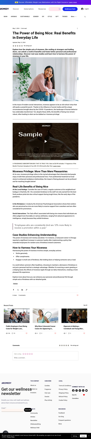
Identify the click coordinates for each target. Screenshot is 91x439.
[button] (18, 9)
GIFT (57, 16)
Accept (83, 436)
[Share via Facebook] (13, 290)
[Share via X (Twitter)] (18, 290)
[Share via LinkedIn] (22, 290)
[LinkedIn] (83, 390)
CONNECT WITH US (78, 387)
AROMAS (14, 16)
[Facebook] (73, 390)
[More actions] (77, 28)
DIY (43, 16)
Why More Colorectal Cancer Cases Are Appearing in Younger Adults (45, 327)
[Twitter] (80, 390)
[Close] (89, 436)
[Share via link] (26, 290)
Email (3, 408)
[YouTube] (86, 390)
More (72, 16)
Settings (75, 436)
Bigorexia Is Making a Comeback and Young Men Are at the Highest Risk (73, 327)
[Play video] (45, 141)
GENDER (35, 16)
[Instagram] (76, 390)
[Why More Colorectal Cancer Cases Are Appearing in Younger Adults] (45, 316)
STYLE (50, 16)
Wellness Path (34, 428)
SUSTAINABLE (25, 16)
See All (85, 305)
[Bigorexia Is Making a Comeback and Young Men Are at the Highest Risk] (74, 316)
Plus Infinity (48, 400)
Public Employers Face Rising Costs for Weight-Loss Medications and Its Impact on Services (16, 327)
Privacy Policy (10, 437)
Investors (33, 393)
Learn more (73, 2)
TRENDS (64, 16)
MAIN (5, 16)
